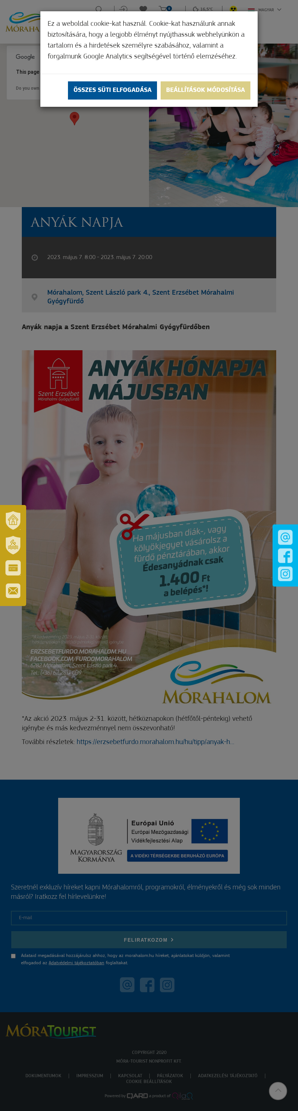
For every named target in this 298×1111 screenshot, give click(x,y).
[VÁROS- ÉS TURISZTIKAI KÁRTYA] (13, 567)
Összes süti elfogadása (112, 90)
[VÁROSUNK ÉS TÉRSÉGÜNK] (13, 520)
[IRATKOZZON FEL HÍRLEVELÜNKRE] (13, 590)
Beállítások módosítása (205, 90)
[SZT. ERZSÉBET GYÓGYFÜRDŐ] (13, 545)
